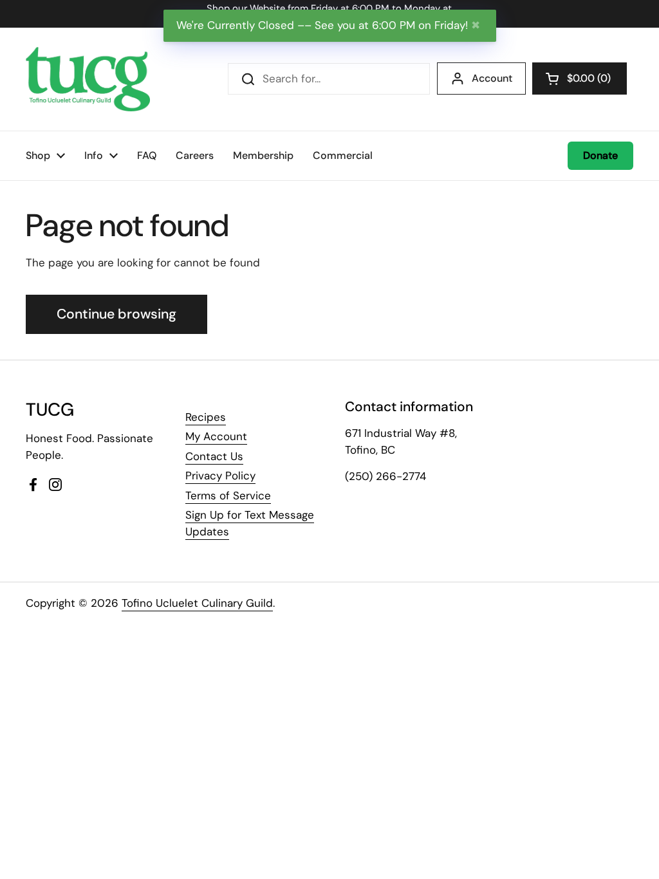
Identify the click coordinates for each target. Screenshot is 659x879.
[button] (579, 78)
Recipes (205, 417)
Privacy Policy (220, 475)
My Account (216, 436)
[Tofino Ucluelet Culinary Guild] (88, 79)
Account (492, 78)
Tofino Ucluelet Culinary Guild (197, 603)
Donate (600, 155)
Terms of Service (228, 495)
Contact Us (214, 456)
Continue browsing (116, 314)
